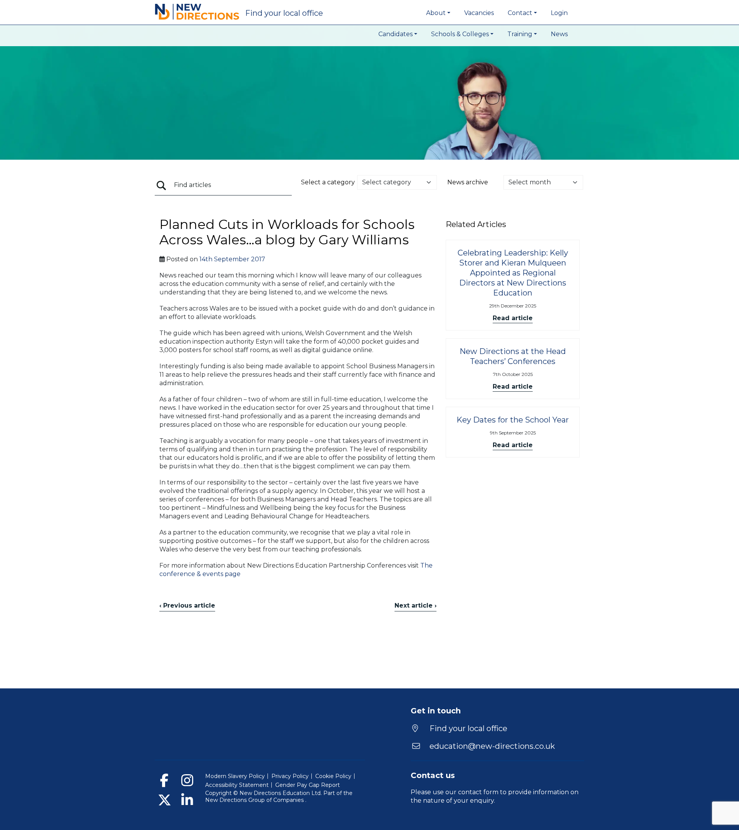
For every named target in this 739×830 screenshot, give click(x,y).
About (436, 13)
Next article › (415, 605)
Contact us (433, 775)
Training (519, 34)
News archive (467, 182)
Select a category (328, 182)
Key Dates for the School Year (512, 419)
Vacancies (479, 13)
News (559, 34)
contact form (478, 792)
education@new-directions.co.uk (492, 746)
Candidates (395, 34)
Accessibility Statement (237, 785)
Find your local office (467, 728)
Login (559, 13)
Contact (520, 13)
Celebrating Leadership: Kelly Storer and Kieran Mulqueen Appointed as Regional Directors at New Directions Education (513, 272)
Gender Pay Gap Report (307, 785)
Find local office (284, 13)
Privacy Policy (290, 776)
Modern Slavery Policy (235, 776)
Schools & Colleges (460, 34)
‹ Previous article (187, 605)
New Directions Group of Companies (255, 800)
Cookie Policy (333, 776)
